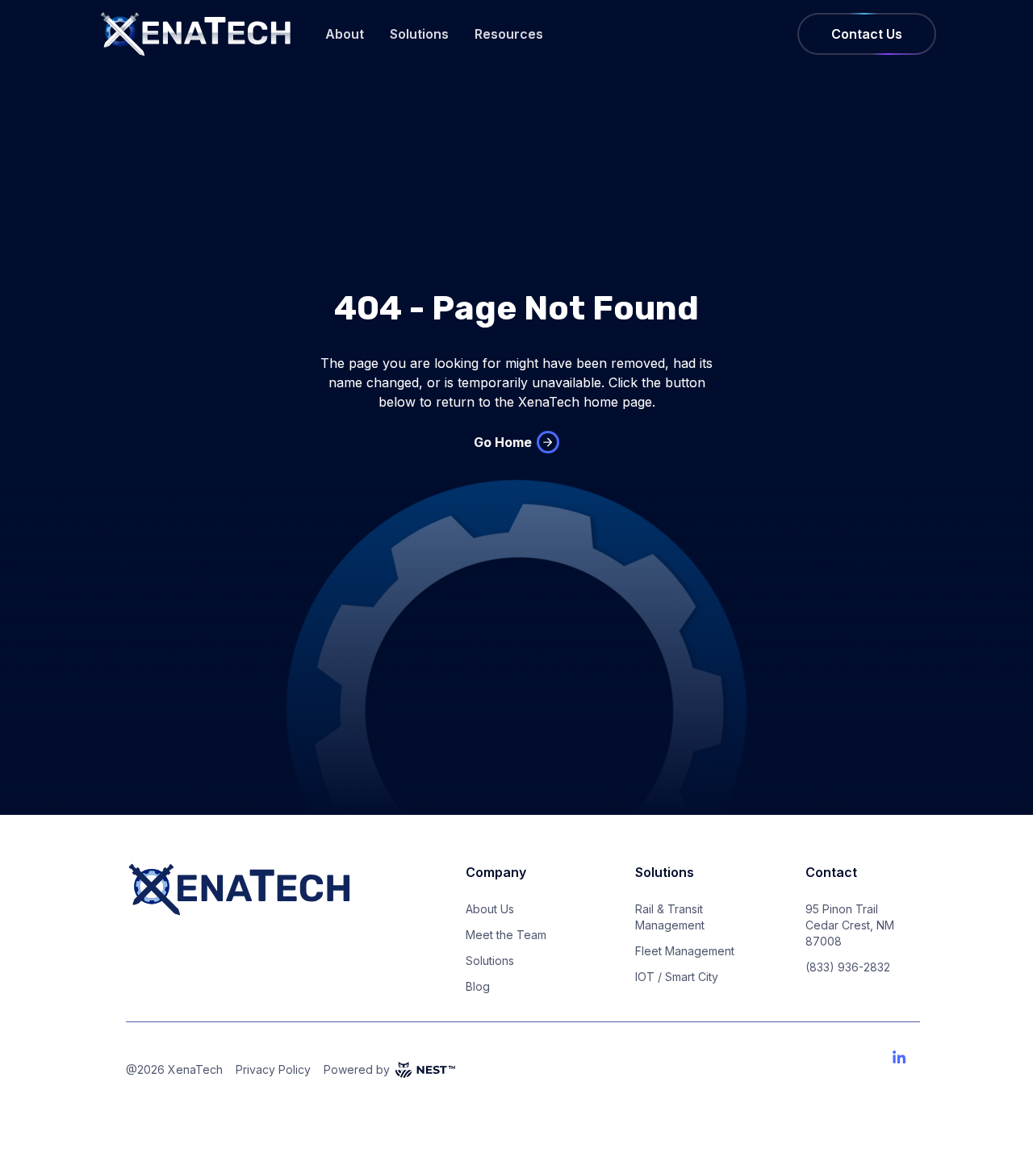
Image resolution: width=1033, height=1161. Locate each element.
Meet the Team (506, 935)
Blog (478, 986)
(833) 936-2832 (847, 967)
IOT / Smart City (676, 977)
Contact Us (866, 34)
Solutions (419, 34)
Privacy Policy (273, 1069)
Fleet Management (684, 951)
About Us (490, 909)
